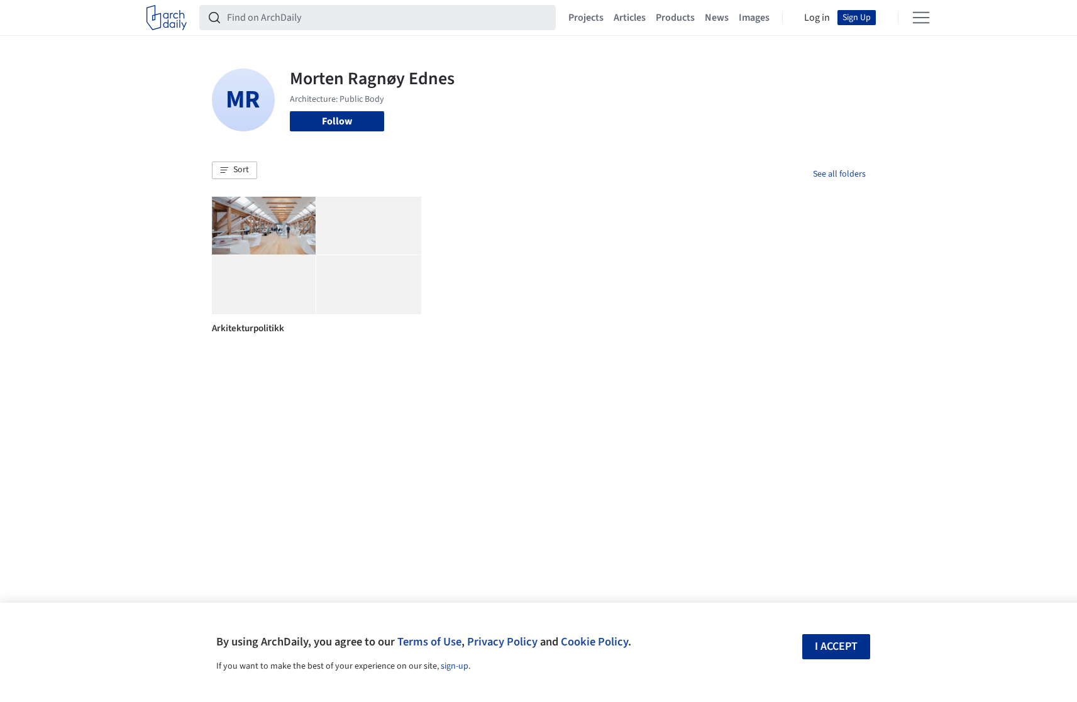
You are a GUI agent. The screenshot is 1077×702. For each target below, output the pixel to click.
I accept (836, 646)
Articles (630, 18)
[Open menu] (921, 18)
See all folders (839, 174)
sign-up (454, 666)
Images (754, 18)
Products (675, 18)
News (717, 18)
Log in (817, 18)
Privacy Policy (502, 641)
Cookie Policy (594, 641)
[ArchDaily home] (166, 17)
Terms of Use (429, 641)
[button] (234, 170)
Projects (586, 18)
